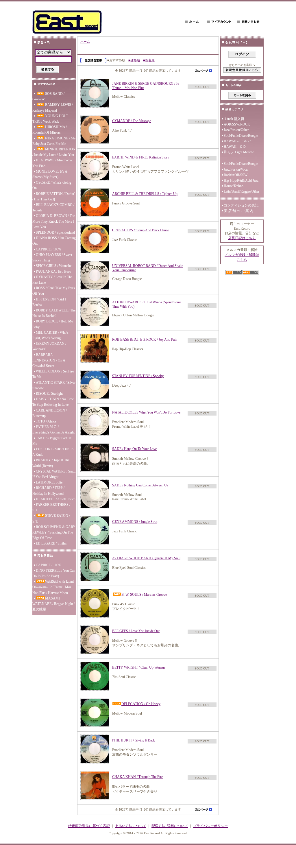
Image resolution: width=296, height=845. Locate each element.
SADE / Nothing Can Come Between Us (140, 485)
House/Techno (233, 186)
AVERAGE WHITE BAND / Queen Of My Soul (146, 558)
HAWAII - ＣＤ (235, 147)
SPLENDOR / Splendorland (55, 232)
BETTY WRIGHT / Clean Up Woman (138, 667)
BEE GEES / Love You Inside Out (136, 631)
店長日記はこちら (242, 238)
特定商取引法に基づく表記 (89, 826)
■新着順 (149, 60)
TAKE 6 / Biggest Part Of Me (51, 441)
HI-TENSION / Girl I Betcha (49, 302)
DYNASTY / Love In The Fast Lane (52, 280)
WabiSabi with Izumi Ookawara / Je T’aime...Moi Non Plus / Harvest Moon (53, 587)
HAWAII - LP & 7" (237, 141)
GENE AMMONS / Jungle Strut (134, 522)
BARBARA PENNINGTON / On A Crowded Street (48, 360)
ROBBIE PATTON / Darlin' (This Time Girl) (53, 196)
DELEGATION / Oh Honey (140, 704)
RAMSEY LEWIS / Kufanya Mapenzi (52, 107)
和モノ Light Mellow (239, 152)
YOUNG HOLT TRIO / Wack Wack (50, 118)
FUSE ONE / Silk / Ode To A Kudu (52, 452)
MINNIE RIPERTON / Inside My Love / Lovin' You (53, 152)
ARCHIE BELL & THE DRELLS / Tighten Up (144, 194)
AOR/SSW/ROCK (237, 124)
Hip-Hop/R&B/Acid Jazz (241, 180)
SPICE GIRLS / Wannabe (53, 266)
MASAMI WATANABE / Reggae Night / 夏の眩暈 (53, 603)
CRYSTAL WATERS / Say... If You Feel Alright (54, 474)
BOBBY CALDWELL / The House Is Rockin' (53, 313)
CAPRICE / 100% (48, 249)
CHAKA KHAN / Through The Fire (137, 777)
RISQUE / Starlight (49, 394)
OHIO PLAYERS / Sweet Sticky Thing (52, 257)
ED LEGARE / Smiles (51, 543)
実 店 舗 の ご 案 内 (238, 211)
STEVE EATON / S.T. (51, 518)
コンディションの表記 (241, 205)
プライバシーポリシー (210, 826)
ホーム (85, 41)
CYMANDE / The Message (131, 121)
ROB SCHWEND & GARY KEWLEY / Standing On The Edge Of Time (53, 532)
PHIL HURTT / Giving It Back (133, 740)
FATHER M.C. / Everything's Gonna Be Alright (53, 429)
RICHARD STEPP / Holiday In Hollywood (48, 490)
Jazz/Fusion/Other (236, 130)
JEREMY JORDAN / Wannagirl (49, 346)
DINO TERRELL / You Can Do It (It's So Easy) (53, 573)
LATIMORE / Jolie (49, 482)
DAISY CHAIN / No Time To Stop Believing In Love (53, 402)
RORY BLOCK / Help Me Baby (52, 324)
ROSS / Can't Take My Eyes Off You (53, 291)
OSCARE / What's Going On (51, 185)
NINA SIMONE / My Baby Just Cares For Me (54, 141)
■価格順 (134, 60)
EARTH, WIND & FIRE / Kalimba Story (140, 157)
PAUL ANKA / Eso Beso (53, 272)
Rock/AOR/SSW (235, 175)
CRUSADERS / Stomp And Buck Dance (140, 230)
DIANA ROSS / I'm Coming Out (54, 241)
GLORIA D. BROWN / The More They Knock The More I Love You (53, 221)
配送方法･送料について (169, 826)
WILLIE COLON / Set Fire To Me (53, 374)
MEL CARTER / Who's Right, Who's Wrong (50, 335)
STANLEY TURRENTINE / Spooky (138, 376)
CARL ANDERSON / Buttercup (49, 413)
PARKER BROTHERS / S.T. (51, 507)
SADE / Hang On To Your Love (134, 449)
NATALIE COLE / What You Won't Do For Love (146, 412)
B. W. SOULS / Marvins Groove (144, 595)
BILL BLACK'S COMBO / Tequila (53, 207)
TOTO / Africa (46, 421)
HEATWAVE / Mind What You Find (52, 163)
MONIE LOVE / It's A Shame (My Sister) (49, 174)
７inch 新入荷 (234, 119)
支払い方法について (130, 826)
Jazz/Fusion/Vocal (236, 169)
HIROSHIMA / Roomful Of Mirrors (49, 129)
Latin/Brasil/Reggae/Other (241, 191)
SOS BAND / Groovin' (48, 96)
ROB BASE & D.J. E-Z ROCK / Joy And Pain (144, 339)
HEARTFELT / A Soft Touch (55, 499)
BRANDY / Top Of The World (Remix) (50, 463)
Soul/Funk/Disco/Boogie (241, 136)
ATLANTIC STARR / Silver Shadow (53, 385)
